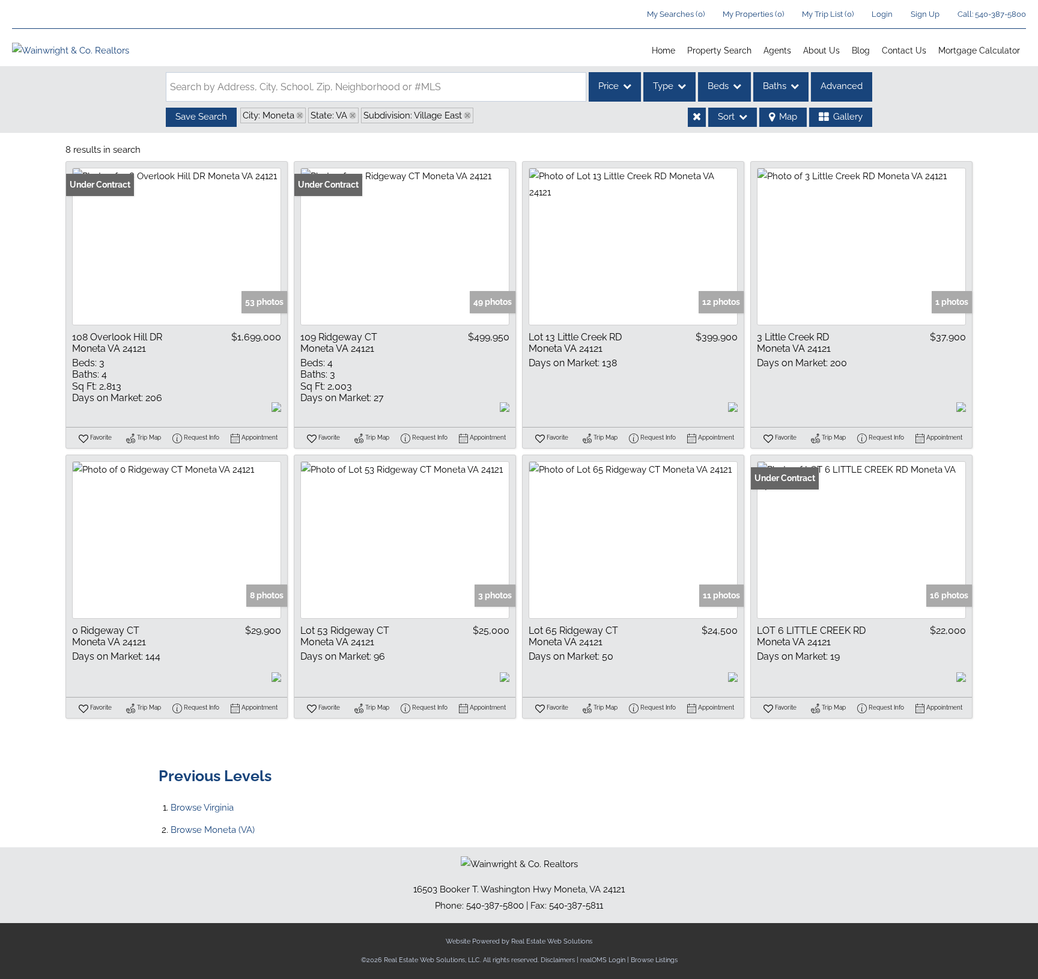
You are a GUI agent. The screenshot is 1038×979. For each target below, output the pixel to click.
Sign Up (925, 14)
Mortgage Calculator (979, 50)
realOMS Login (602, 960)
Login (882, 14)
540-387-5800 (1000, 14)
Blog (861, 50)
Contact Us (904, 50)
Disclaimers (558, 960)
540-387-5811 (576, 905)
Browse (202, 807)
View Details (176, 246)
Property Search (719, 50)
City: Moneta (268, 115)
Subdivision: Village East (412, 115)
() (676, 14)
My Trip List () (828, 14)
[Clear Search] (697, 117)
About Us (821, 50)
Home (663, 50)
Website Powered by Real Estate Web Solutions (519, 941)
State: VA (329, 115)
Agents (777, 50)
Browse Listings (654, 960)
